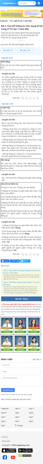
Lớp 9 (17, 413)
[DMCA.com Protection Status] (24, 457)
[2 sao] (13, 265)
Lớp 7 (3, 417)
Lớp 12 (17, 408)
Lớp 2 (31, 421)
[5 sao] (21, 265)
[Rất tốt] (37, 98)
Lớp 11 (31, 408)
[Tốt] (34, 98)
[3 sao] (16, 265)
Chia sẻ (6, 261)
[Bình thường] (30, 98)
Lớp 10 (3, 413)
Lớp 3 (17, 421)
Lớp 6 (17, 417)
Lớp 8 (31, 413)
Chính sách (6, 441)
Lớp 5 (31, 417)
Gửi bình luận (8, 390)
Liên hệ (4, 437)
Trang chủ (5, 408)
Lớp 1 (3, 425)
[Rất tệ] (22, 98)
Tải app (19, 425)
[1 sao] (11, 265)
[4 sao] (19, 265)
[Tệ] (26, 98)
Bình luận (15, 261)
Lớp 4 (3, 421)
